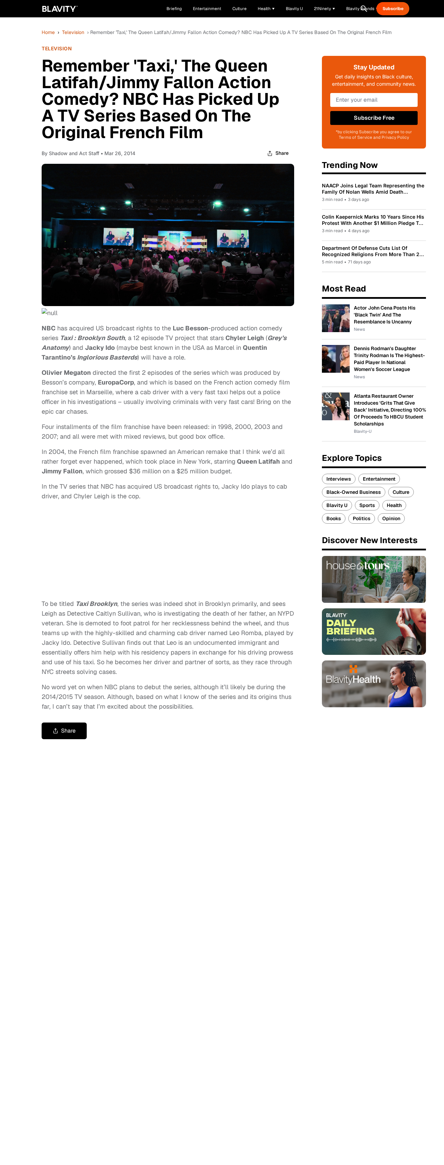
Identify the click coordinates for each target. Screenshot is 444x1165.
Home (48, 32)
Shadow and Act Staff (74, 153)
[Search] (364, 9)
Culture (401, 492)
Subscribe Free (374, 117)
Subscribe (393, 8)
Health (394, 505)
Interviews (338, 479)
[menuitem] (266, 8)
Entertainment (379, 479)
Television (73, 32)
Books (333, 518)
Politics (361, 518)
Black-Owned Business (353, 492)
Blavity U (337, 505)
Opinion (391, 518)
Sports (367, 505)
